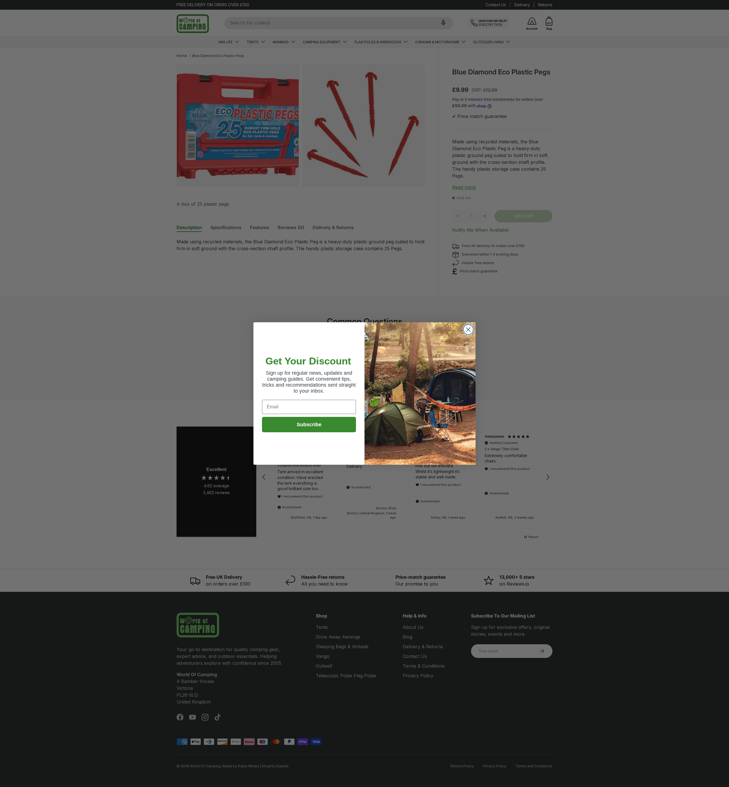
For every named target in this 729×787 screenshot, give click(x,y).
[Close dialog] (468, 330)
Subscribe (309, 424)
